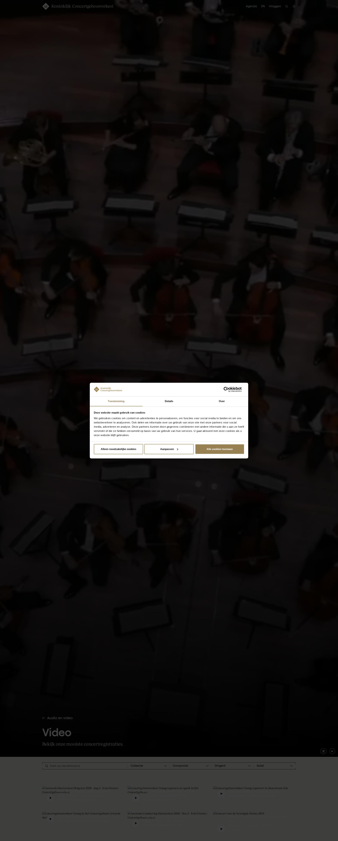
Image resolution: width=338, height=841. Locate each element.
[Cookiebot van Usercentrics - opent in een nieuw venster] (229, 389)
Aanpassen (167, 449)
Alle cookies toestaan (219, 449)
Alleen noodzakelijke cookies (118, 449)
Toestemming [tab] (116, 400)
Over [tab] (222, 400)
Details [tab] (169, 400)
